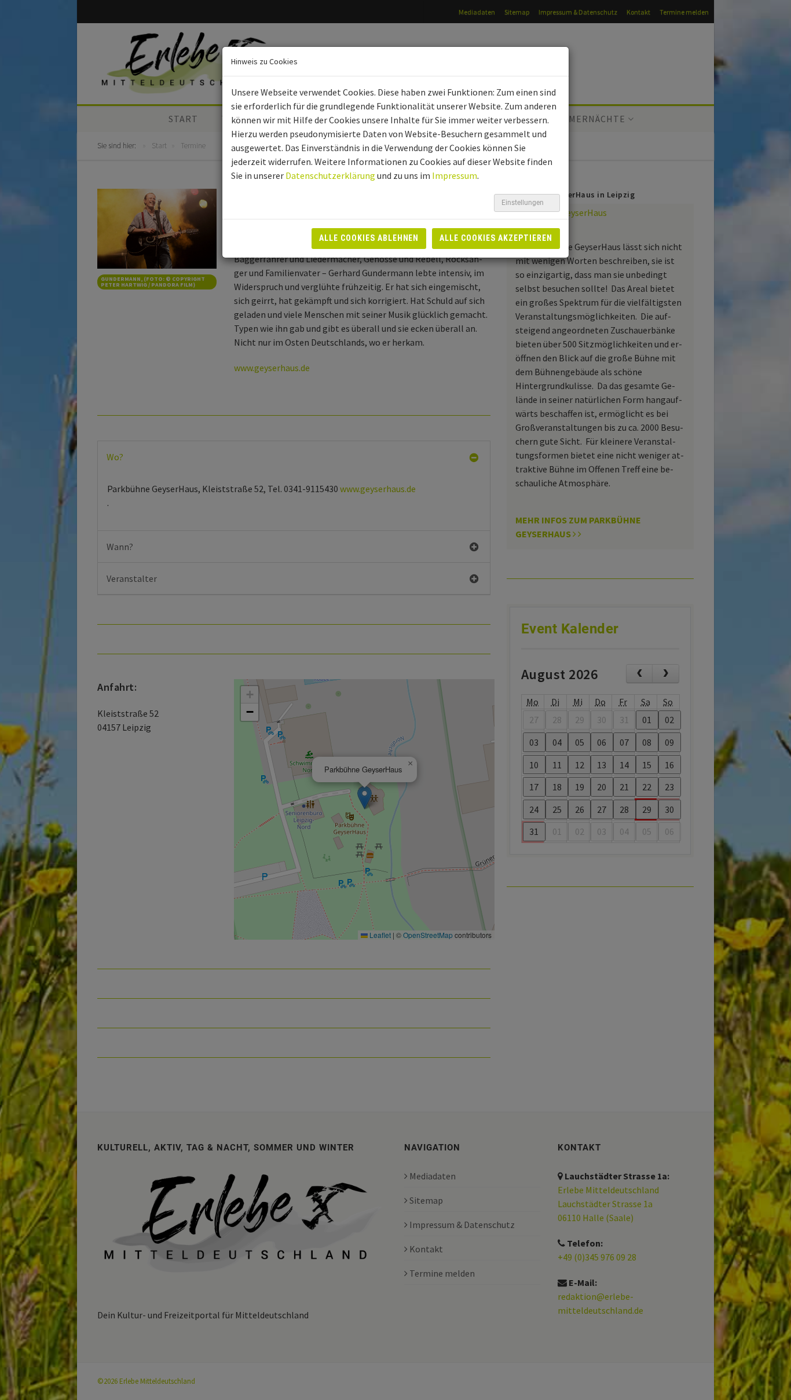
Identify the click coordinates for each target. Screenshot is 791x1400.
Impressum (454, 175)
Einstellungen (523, 203)
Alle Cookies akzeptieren (496, 238)
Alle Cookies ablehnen (369, 238)
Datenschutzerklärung (330, 175)
